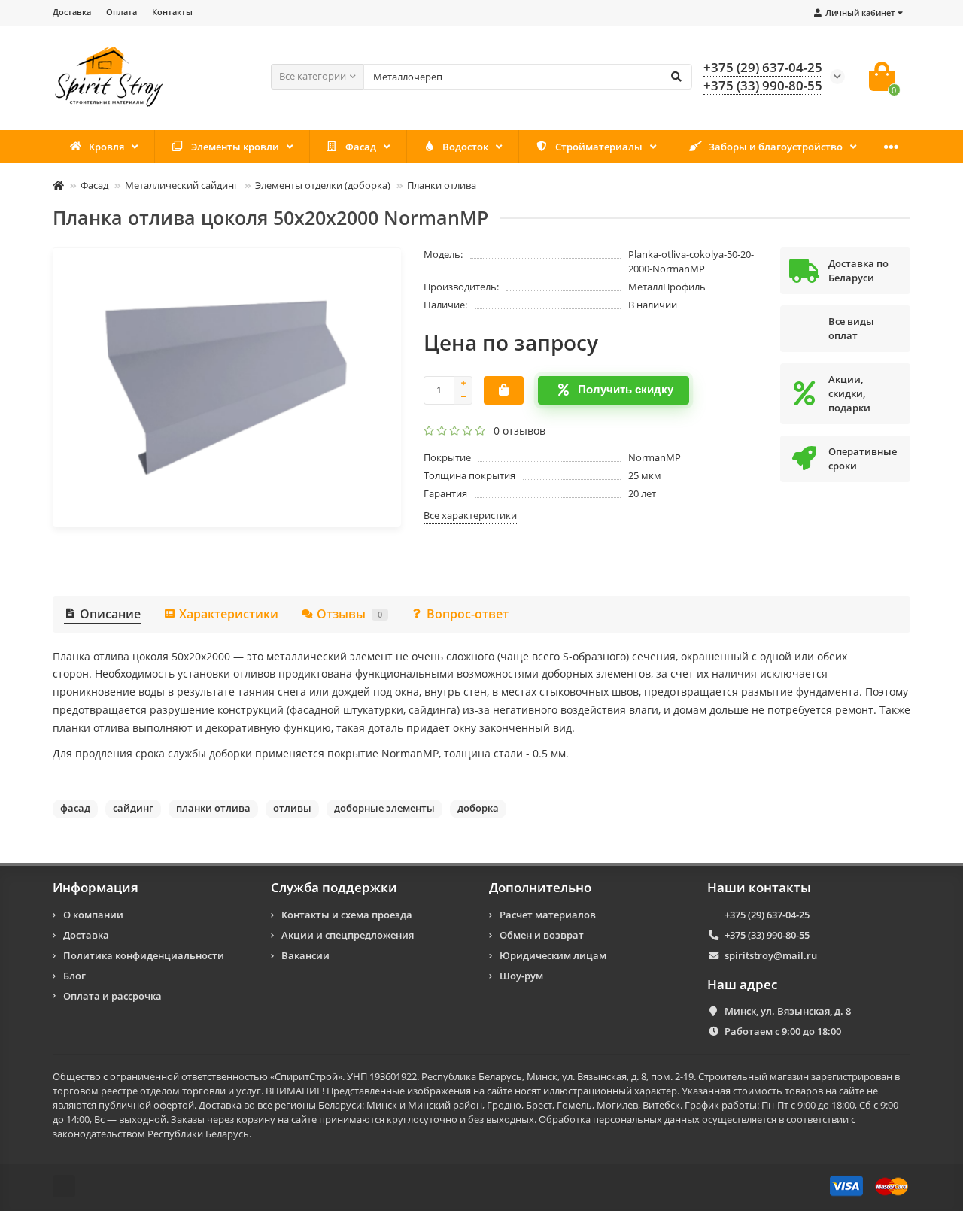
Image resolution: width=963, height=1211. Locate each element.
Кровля (106, 146)
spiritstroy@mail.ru (771, 955)
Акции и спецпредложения (347, 935)
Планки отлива (441, 185)
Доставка (72, 11)
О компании (93, 914)
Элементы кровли (235, 146)
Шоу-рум (521, 975)
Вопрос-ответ (468, 614)
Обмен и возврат (542, 935)
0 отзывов (519, 430)
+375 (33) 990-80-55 (762, 85)
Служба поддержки (334, 887)
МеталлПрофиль (667, 286)
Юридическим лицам (553, 955)
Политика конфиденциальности (143, 955)
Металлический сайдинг (181, 185)
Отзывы (349, 614)
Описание (110, 614)
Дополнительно (540, 887)
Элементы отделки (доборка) (322, 185)
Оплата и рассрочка (112, 996)
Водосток (465, 146)
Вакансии (305, 955)
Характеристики (228, 614)
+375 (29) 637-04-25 (762, 67)
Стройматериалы (599, 146)
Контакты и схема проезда (346, 914)
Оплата (121, 11)
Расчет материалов (548, 914)
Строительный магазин (753, 1076)
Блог (74, 975)
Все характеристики (470, 515)
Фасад (360, 146)
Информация (95, 887)
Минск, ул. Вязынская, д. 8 (788, 1011)
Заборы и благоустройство (776, 146)
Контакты (172, 11)
